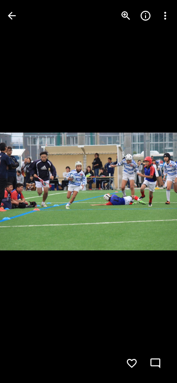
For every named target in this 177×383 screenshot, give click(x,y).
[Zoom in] (126, 16)
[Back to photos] (12, 15)
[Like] (132, 363)
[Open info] (145, 16)
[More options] (165, 16)
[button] (27, 191)
